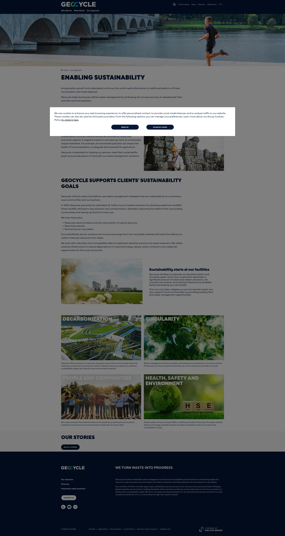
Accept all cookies (160, 127)
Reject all (125, 127)
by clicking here (69, 120)
